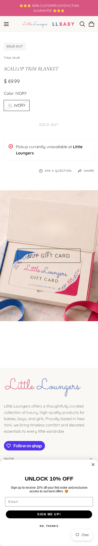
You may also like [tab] (49, 340)
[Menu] (6, 24)
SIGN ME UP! (49, 514)
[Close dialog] (93, 465)
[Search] (82, 24)
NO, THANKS (49, 526)
